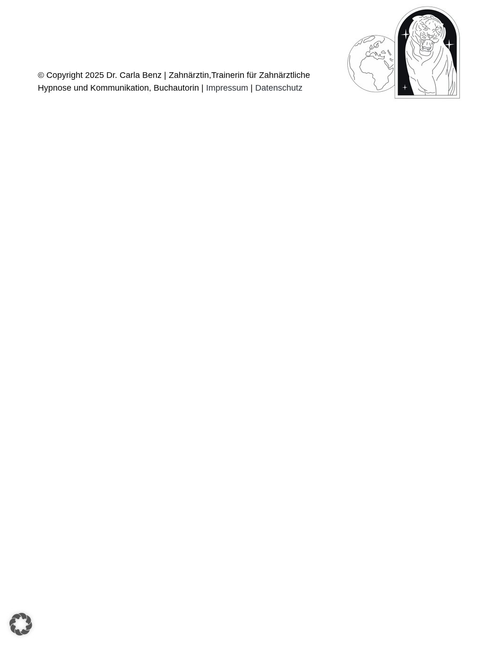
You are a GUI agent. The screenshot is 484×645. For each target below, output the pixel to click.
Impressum (227, 88)
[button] (21, 624)
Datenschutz (278, 88)
